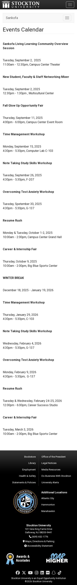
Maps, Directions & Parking (39, 541)
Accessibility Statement (40, 545)
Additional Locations (54, 492)
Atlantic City (47, 498)
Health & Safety (27, 476)
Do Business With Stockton (56, 476)
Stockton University (20, 4)
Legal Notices (48, 463)
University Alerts (50, 482)
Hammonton (48, 504)
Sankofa (12, 18)
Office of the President (53, 456)
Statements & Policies (24, 482)
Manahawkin (48, 511)
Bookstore (30, 456)
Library (32, 463)
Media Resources (50, 469)
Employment (29, 469)
